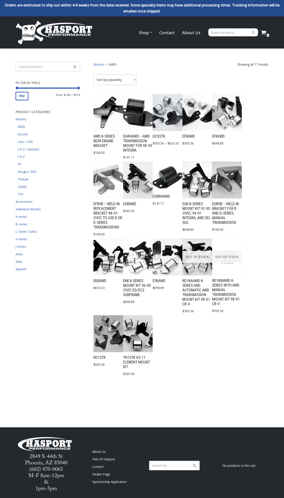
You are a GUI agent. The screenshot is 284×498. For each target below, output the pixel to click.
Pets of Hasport (103, 459)
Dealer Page (101, 474)
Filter (22, 96)
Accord (23, 134)
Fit (19, 164)
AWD (21, 127)
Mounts (21, 119)
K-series (21, 217)
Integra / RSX (27, 172)
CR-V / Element (28, 149)
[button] (151, 32)
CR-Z (21, 156)
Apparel (21, 269)
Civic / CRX (25, 142)
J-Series (21, 246)
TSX (20, 194)
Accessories (24, 201)
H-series (21, 239)
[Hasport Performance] (54, 32)
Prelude (23, 179)
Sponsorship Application (109, 482)
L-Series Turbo (26, 231)
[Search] (253, 32)
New (19, 262)
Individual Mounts (28, 209)
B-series (21, 224)
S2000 (22, 187)
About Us (191, 32)
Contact (167, 32)
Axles (19, 254)
